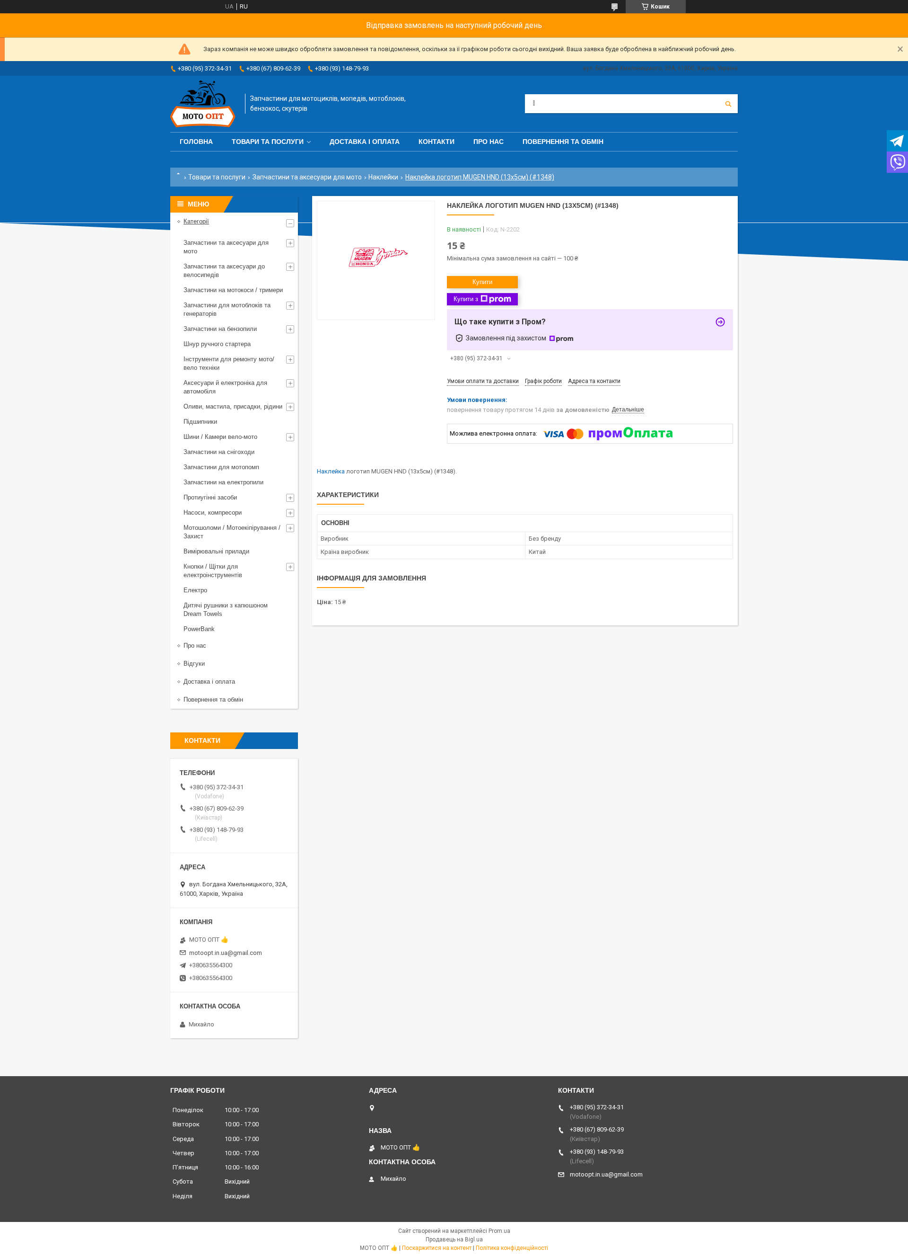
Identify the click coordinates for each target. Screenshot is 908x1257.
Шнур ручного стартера (217, 344)
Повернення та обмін (563, 141)
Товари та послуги (268, 141)
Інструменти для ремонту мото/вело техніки (228, 363)
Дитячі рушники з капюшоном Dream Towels (225, 609)
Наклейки (383, 177)
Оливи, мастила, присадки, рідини (232, 406)
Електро (195, 590)
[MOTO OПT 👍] (203, 103)
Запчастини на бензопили (220, 328)
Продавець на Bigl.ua (454, 1239)
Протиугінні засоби (210, 497)
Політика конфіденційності (512, 1248)
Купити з (466, 299)
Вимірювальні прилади (216, 551)
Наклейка (331, 471)
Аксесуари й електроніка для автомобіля (225, 387)
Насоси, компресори (212, 512)
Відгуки (194, 663)
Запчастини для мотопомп (221, 467)
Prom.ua (499, 1231)
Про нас (488, 141)
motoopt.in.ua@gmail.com (225, 952)
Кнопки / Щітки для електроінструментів (212, 571)
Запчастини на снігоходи (218, 451)
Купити (482, 281)
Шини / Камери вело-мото (220, 436)
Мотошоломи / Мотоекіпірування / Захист (231, 532)
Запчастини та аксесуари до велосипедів (224, 270)
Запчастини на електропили (223, 482)
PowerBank (199, 629)
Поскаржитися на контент (436, 1248)
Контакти (436, 141)
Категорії (196, 221)
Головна (196, 141)
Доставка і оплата (365, 141)
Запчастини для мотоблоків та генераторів (227, 309)
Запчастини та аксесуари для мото (307, 177)
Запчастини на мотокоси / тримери (233, 290)
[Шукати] (728, 103)
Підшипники (200, 421)
